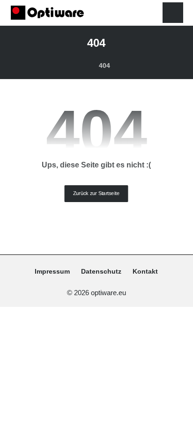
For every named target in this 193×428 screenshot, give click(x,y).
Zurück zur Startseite (96, 193)
